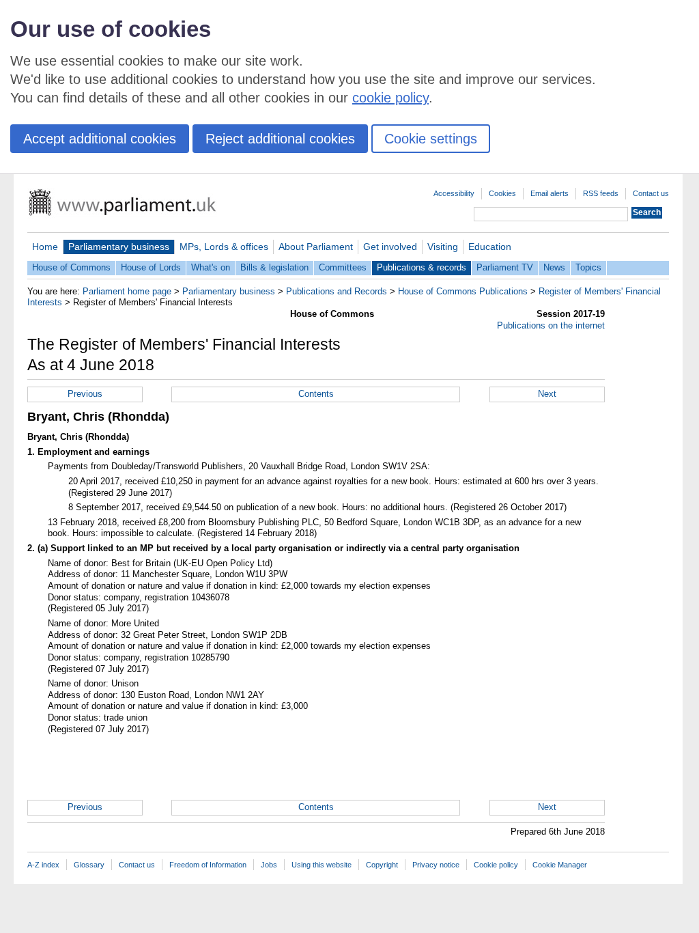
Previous (85, 394)
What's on (210, 267)
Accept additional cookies (99, 138)
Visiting (442, 246)
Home (45, 246)
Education (489, 246)
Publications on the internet (551, 325)
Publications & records (421, 267)
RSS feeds (600, 193)
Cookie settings (430, 138)
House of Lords (151, 267)
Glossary (89, 865)
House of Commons (71, 267)
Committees (343, 267)
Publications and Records (336, 291)
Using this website (321, 865)
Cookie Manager (559, 865)
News (554, 267)
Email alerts (549, 193)
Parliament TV (504, 267)
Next (547, 394)
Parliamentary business (118, 246)
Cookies (502, 193)
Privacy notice (435, 865)
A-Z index (43, 865)
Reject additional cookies (280, 138)
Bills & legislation (274, 267)
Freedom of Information (207, 865)
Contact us (651, 193)
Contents (316, 394)
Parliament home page (127, 291)
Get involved (390, 246)
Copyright (382, 865)
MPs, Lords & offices (224, 246)
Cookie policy (496, 865)
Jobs (269, 865)
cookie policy (390, 97)
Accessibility (453, 193)
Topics (588, 267)
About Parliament (316, 246)
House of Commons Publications (463, 291)
